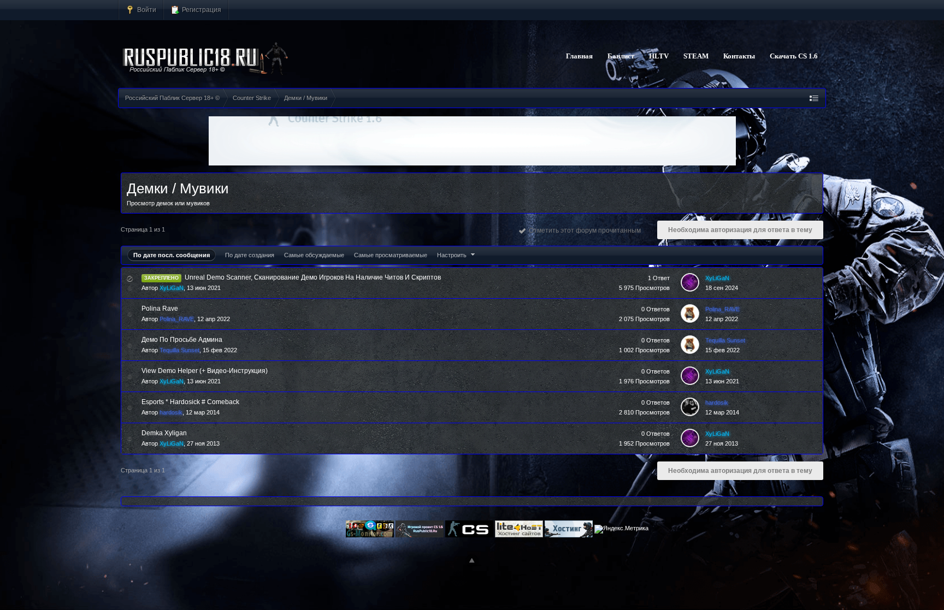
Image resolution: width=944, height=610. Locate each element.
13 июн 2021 (722, 381)
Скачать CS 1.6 (794, 56)
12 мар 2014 (722, 412)
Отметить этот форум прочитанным (583, 230)
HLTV (659, 56)
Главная (579, 56)
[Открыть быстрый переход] (814, 98)
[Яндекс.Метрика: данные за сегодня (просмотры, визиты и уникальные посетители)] (621, 529)
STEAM (696, 56)
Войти (145, 9)
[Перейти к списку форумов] (205, 59)
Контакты (739, 56)
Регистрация (200, 9)
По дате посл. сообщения (171, 255)
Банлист (620, 56)
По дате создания (249, 255)
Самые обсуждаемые (314, 255)
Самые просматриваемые (390, 255)
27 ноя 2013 (721, 443)
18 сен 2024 (721, 288)
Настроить (452, 255)
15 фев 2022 (722, 350)
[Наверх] (472, 560)
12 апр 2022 (721, 319)
